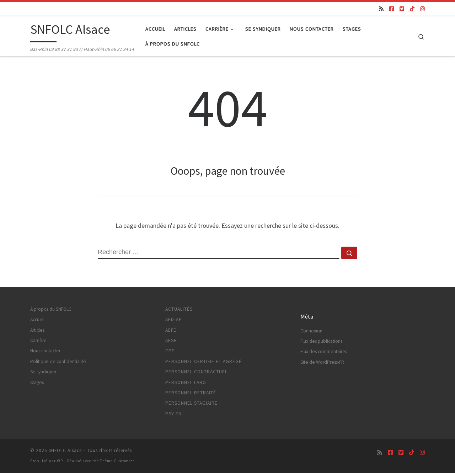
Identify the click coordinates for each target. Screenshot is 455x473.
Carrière (38, 340)
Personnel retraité (190, 393)
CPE (170, 351)
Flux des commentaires (323, 351)
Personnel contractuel (196, 372)
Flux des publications (321, 341)
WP (60, 460)
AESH (171, 340)
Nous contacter (45, 351)
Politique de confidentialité (58, 361)
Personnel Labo (185, 382)
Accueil (37, 319)
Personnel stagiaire (191, 403)
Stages (37, 382)
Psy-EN (173, 414)
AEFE (170, 330)
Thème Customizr (117, 460)
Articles (37, 330)
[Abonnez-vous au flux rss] (381, 9)
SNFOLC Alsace (65, 450)
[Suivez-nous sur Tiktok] (412, 9)
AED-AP (173, 319)
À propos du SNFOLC (50, 309)
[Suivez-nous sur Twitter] (402, 9)
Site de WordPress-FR (322, 362)
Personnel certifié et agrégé (203, 361)
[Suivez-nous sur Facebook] (391, 9)
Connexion (311, 331)
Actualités (179, 309)
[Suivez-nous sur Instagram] (422, 9)
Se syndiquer (43, 372)
